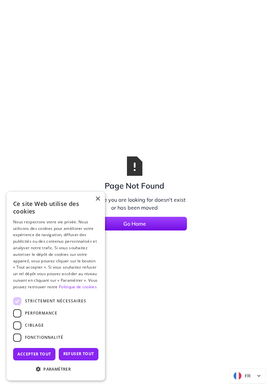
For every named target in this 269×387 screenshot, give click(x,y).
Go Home (134, 223)
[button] (55, 369)
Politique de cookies (78, 287)
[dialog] (56, 286)
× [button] (97, 198)
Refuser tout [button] (78, 353)
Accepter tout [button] (34, 354)
